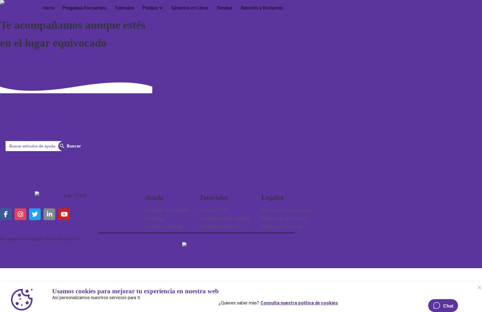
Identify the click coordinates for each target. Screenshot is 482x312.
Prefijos (150, 8)
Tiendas (224, 8)
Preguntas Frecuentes (84, 8)
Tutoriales (124, 8)
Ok (479, 287)
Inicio (49, 8)
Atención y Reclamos (262, 8)
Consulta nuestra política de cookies (299, 301)
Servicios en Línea (189, 8)
